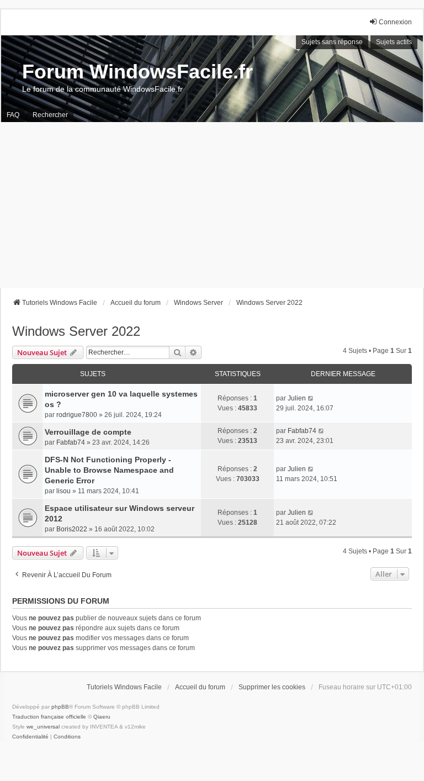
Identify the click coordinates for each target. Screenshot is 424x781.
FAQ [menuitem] (13, 115)
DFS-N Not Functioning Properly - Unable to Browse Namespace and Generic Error (109, 470)
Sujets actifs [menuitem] (394, 42)
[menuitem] (30, 737)
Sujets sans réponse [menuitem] (332, 42)
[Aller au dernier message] (311, 398)
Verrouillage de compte (88, 432)
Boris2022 (71, 529)
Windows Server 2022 (76, 331)
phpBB (60, 707)
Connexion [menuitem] (395, 22)
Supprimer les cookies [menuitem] (272, 687)
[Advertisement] (212, 205)
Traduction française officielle (49, 717)
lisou (63, 491)
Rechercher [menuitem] (50, 115)
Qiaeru (101, 717)
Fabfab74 (70, 442)
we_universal (43, 727)
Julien (297, 398)
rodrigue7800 (76, 415)
